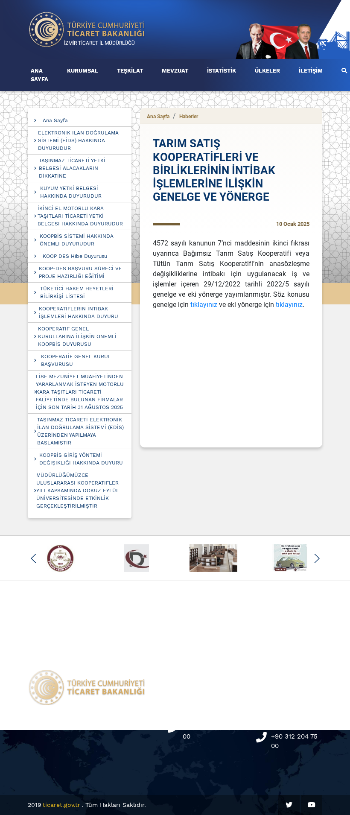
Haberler (188, 117)
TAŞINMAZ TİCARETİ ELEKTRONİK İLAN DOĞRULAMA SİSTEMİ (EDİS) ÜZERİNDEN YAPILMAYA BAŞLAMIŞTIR (80, 431)
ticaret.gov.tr (61, 804)
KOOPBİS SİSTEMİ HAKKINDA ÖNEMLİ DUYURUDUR (77, 240)
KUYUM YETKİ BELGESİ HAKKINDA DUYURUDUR (71, 192)
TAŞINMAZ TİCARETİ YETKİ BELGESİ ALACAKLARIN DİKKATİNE (72, 168)
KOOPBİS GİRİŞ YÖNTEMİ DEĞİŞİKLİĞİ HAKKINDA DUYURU (81, 459)
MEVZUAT (175, 70)
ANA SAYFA (39, 74)
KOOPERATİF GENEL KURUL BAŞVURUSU (76, 360)
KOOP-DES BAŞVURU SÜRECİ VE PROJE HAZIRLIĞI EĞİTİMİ (80, 272)
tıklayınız (204, 305)
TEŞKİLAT (130, 70)
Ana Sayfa (55, 120)
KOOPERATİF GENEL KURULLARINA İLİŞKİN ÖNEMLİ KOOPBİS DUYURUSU (77, 336)
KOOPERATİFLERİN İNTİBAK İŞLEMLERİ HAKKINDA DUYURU (78, 312)
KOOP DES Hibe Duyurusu (75, 256)
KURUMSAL (82, 70)
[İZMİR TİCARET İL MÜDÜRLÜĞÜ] (87, 29)
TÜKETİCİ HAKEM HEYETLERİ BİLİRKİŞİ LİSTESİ (77, 292)
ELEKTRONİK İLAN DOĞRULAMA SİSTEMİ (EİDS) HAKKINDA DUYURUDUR (78, 140)
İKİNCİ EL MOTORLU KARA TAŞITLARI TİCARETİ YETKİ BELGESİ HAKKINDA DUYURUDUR (80, 216)
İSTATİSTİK (221, 70)
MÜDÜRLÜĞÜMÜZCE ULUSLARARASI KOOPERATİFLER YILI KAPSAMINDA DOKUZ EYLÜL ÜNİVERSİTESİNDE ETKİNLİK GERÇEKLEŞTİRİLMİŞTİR (77, 490)
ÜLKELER (267, 70)
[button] (33, 558)
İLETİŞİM (311, 70)
